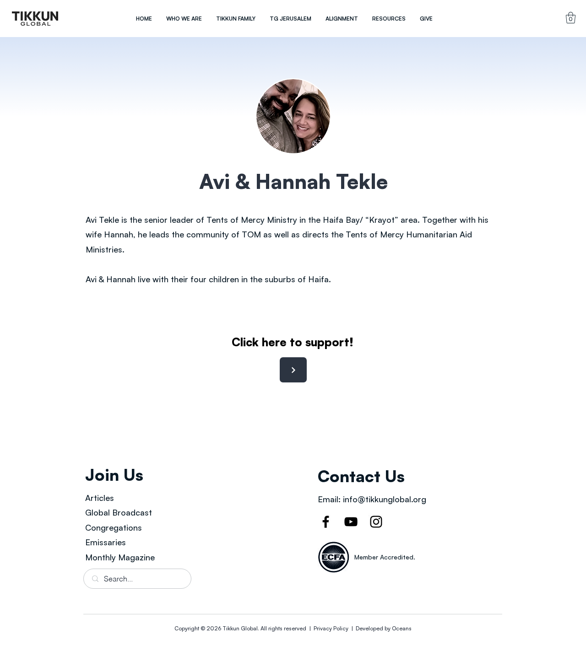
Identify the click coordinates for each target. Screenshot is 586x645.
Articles (99, 498)
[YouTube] (351, 522)
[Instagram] (376, 522)
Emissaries (105, 542)
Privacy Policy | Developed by (352, 628)
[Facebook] (326, 522)
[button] (184, 18)
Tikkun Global (240, 628)
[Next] (293, 369)
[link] (570, 17)
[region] (35, 18)
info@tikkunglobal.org (384, 499)
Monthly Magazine (120, 557)
